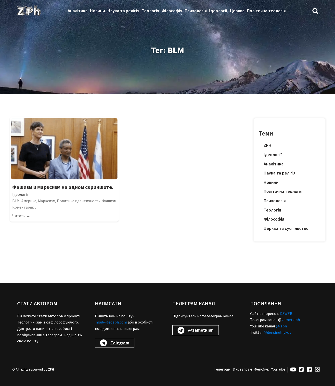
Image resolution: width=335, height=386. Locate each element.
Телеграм (222, 369)
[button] (315, 11)
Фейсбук (261, 369)
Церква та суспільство (286, 228)
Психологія (196, 10)
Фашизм (109, 200)
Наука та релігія (123, 10)
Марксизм (46, 200)
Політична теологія (266, 10)
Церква (237, 10)
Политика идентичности (79, 200)
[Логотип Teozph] (28, 11)
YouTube (278, 369)
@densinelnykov (277, 332)
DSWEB (286, 313)
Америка (28, 200)
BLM (16, 200)
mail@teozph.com (111, 322)
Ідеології (218, 10)
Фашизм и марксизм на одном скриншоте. (63, 187)
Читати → (21, 215)
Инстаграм (242, 369)
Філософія (172, 10)
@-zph (281, 326)
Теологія (150, 10)
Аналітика (78, 10)
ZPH (267, 145)
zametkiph (291, 319)
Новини (97, 10)
